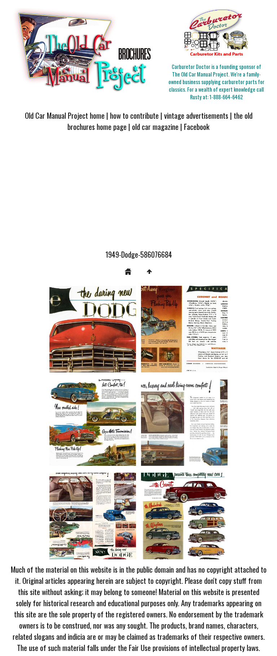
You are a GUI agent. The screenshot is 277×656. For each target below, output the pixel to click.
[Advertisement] (138, 194)
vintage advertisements (196, 115)
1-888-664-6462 (226, 97)
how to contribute (134, 115)
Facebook (197, 126)
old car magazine (155, 126)
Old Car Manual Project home (65, 115)
